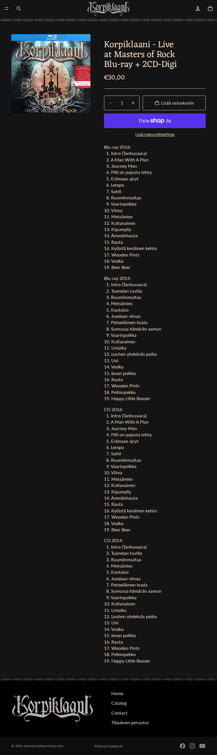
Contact (119, 712)
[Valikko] (6, 8)
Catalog (119, 703)
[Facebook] (182, 746)
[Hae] (18, 8)
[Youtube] (202, 746)
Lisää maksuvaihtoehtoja (154, 134)
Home (117, 693)
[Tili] (198, 8)
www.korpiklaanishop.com (43, 746)
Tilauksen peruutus (130, 722)
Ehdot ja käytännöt (108, 746)
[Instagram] (192, 746)
